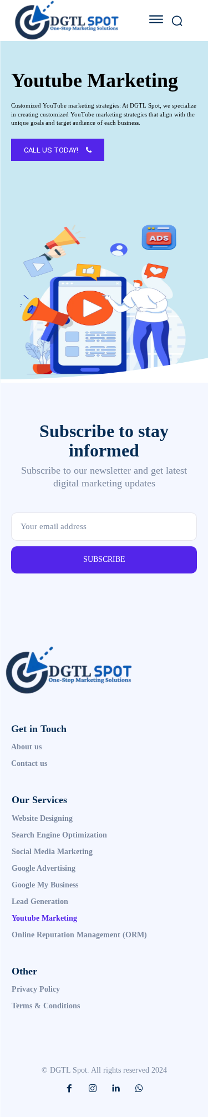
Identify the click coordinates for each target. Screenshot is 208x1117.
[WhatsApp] (139, 1089)
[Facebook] (69, 1089)
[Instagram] (93, 1089)
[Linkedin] (116, 1089)
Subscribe (104, 559)
